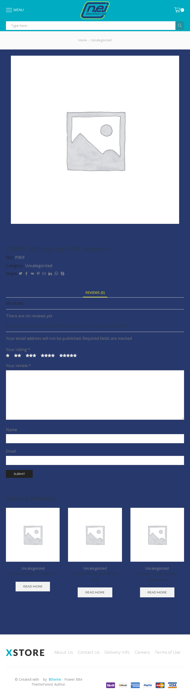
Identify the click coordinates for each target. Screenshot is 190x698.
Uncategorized (101, 40)
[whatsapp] (56, 273)
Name (11, 429)
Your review (18, 365)
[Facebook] (26, 273)
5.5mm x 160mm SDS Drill (33, 573)
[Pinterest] (38, 273)
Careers (142, 652)
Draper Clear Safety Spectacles (157, 576)
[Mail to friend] (44, 273)
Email (11, 451)
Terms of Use (167, 652)
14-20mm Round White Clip (95, 576)
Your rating (18, 349)
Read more (33, 586)
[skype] (61, 273)
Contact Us (88, 652)
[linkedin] (50, 273)
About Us (63, 652)
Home (82, 40)
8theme (55, 679)
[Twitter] (21, 273)
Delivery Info (117, 652)
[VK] (32, 273)
